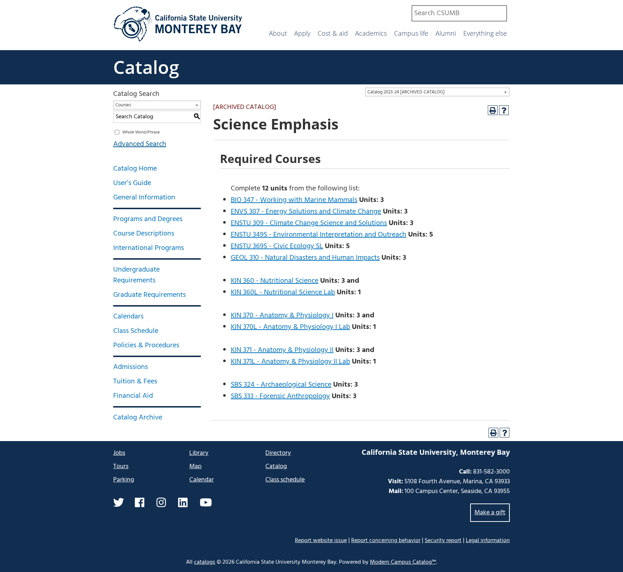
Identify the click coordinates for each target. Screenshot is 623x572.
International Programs (148, 248)
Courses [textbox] (123, 105)
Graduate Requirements (149, 295)
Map (195, 466)
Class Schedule (135, 331)
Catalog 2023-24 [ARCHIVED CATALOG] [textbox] (406, 92)
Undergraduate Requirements (136, 275)
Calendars (128, 316)
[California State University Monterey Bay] (178, 41)
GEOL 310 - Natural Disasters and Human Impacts (305, 258)
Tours (120, 466)
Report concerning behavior (385, 540)
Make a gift (489, 512)
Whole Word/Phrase (141, 132)
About (278, 33)
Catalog (146, 67)
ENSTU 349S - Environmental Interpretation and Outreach (318, 235)
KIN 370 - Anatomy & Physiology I (282, 315)
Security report (443, 540)
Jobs (119, 453)
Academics (371, 33)
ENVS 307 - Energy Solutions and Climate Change (306, 211)
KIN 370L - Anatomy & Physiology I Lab (290, 327)
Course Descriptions (143, 233)
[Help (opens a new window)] (504, 110)
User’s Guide (132, 183)
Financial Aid (133, 396)
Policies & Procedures (146, 345)
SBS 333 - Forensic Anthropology (280, 396)
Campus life (411, 33)
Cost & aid (333, 33)
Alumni (446, 33)
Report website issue (321, 540)
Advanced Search (139, 144)
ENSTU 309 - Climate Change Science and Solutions (309, 223)
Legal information (488, 540)
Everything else (485, 33)
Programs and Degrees (147, 219)
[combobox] (459, 13)
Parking (123, 480)
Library (198, 453)
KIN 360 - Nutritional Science (274, 281)
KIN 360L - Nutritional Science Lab (283, 292)
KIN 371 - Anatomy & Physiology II (282, 350)
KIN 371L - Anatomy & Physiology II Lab (290, 362)
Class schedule (285, 480)
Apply (302, 33)
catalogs (204, 562)
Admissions (130, 367)
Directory (278, 453)
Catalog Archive (137, 417)
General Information (144, 197)
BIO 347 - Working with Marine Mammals (294, 200)
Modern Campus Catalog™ (403, 562)
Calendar (201, 480)
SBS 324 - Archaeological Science (281, 385)
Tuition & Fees (135, 381)
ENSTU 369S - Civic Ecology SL (277, 246)
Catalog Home (135, 169)
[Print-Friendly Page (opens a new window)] (493, 110)
